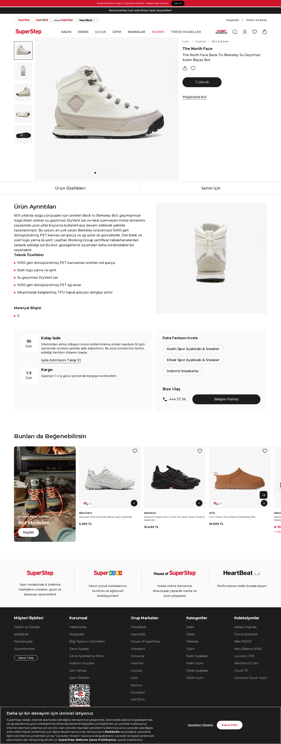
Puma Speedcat (246, 634)
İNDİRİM (158, 32)
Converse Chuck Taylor (250, 678)
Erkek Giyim (195, 678)
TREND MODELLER (186, 32)
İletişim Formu (226, 399)
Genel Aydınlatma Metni (86, 656)
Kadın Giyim (194, 663)
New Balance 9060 (248, 649)
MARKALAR (136, 32)
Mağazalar (232, 20)
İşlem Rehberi (79, 678)
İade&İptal (21, 634)
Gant (134, 678)
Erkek (190, 634)
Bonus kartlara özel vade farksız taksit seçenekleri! (140, 10)
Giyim (190, 649)
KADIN (66, 32)
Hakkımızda (77, 627)
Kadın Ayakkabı (197, 656)
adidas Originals (245, 627)
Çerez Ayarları (79, 649)
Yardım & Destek (256, 20)
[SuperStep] (24, 20)
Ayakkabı (200, 41)
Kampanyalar (23, 641)
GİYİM (117, 32)
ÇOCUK (100, 32)
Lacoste (136, 670)
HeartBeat (138, 627)
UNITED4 (138, 699)
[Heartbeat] (87, 20)
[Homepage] (30, 32)
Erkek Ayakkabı (197, 670)
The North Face (197, 48)
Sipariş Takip (26, 657)
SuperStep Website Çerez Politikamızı (88, 739)
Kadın (185, 41)
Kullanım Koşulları (81, 663)
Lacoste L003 (244, 656)
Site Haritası (77, 670)
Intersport (138, 649)
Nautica (136, 685)
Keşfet (28, 532)
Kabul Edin (229, 725)
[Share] (184, 68)
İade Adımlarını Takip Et (61, 360)
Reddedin (112, 731)
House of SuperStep (145, 641)
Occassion (138, 692)
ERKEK (83, 32)
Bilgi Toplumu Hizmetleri (87, 641)
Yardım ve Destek (26, 627)
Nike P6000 (243, 641)
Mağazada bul (194, 97)
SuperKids (138, 634)
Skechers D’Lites (246, 663)
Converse (137, 656)
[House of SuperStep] (63, 20)
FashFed (137, 663)
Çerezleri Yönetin (200, 725)
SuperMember (24, 649)
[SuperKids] (42, 20)
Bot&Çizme (220, 41)
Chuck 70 (241, 670)
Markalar (192, 641)
